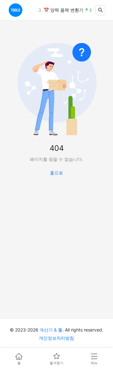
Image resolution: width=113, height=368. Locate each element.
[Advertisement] (56, 254)
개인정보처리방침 (56, 338)
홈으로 (56, 172)
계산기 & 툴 (51, 329)
